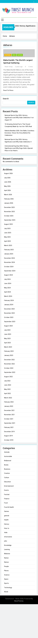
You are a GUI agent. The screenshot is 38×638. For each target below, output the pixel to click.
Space (6, 579)
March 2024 (8, 296)
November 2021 (9, 415)
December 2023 (9, 309)
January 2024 (8, 305)
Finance (6, 499)
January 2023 (8, 355)
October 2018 (8, 440)
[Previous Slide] (33, 1)
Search (6, 99)
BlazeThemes (18, 601)
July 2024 (7, 279)
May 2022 (7, 389)
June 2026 (7, 182)
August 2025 (8, 224)
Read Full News (8, 90)
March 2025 (8, 245)
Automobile (8, 456)
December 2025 (9, 207)
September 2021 (9, 423)
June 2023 (7, 334)
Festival (8, 55)
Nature (6, 562)
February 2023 (9, 351)
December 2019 (9, 431)
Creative (7, 473)
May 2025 (7, 237)
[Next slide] (36, 1)
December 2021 (9, 410)
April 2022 (7, 393)
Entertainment (9, 486)
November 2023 (9, 313)
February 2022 (9, 402)
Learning (7, 549)
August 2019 (8, 436)
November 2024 (9, 262)
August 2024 (8, 275)
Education (7, 482)
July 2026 (7, 178)
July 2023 (7, 330)
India (14, 55)
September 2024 (9, 271)
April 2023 (7, 343)
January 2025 (8, 254)
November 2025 (9, 211)
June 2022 (7, 385)
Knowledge (7, 545)
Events (6, 490)
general (6, 516)
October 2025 (8, 216)
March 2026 (8, 195)
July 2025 (7, 228)
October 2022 (8, 368)
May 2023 (7, 338)
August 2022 (8, 377)
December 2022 (9, 360)
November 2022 (9, 364)
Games (6, 511)
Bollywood (7, 460)
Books (6, 465)
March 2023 (8, 347)
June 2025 (7, 233)
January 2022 (8, 406)
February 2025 (9, 250)
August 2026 (8, 173)
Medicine (7, 554)
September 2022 (9, 372)
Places (6, 571)
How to (6, 528)
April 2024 (7, 292)
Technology (8, 587)
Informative (8, 537)
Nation (20, 55)
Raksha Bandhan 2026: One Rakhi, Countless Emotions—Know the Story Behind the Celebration (19, 133)
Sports (6, 583)
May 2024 (7, 288)
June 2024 (7, 283)
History (6, 524)
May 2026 (7, 186)
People (6, 566)
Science (6, 575)
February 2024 (9, 300)
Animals (7, 452)
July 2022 (7, 381)
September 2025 (9, 220)
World (6, 592)
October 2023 (8, 317)
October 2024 (8, 267)
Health (6, 520)
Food (6, 503)
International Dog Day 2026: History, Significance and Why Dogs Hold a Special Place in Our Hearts (19, 148)
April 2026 (7, 190)
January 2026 (8, 203)
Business (7, 469)
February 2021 (9, 427)
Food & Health (9, 507)
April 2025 (7, 241)
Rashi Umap (9, 66)
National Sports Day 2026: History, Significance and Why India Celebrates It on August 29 (19, 117)
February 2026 (9, 199)
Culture (6, 477)
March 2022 (8, 398)
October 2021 (8, 419)
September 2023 (9, 321)
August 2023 (8, 326)
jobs (5, 541)
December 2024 (9, 258)
